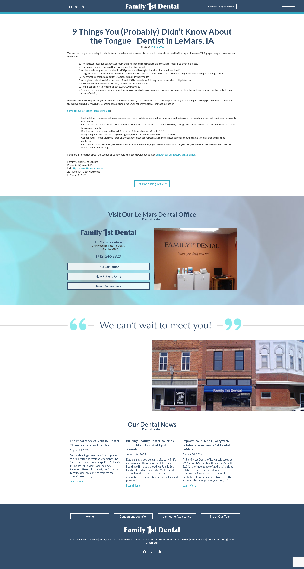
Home (90, 516)
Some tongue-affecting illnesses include (88, 110)
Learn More (78, 481)
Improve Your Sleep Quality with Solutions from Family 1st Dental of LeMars (208, 445)
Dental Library (198, 539)
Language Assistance (177, 516)
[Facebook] (70, 7)
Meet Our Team (220, 516)
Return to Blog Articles (152, 184)
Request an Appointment (221, 6)
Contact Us (214, 539)
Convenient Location (133, 516)
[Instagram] (152, 552)
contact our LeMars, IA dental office (175, 154)
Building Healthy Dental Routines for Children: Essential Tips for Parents (150, 445)
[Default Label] (83, 7)
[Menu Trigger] (288, 6)
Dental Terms (181, 539)
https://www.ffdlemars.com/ (87, 168)
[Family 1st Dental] (152, 6)
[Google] (77, 7)
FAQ (224, 539)
